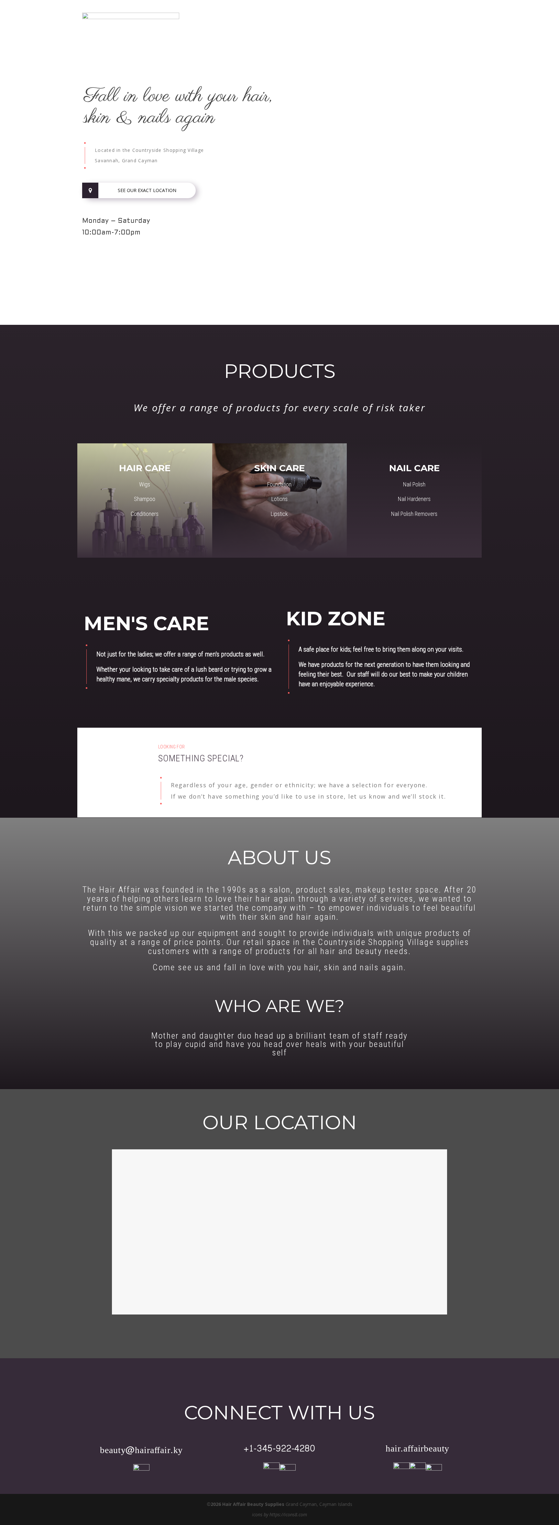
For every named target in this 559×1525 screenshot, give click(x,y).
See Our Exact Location (147, 190)
